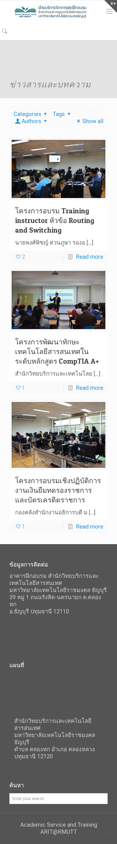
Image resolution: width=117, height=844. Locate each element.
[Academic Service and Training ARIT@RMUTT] (58, 11)
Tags (59, 114)
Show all (92, 121)
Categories (27, 114)
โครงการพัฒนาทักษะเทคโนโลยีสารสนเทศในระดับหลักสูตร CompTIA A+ (57, 351)
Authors (31, 121)
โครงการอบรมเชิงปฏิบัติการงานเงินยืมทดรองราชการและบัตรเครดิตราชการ (58, 490)
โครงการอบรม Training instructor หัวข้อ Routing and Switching (54, 220)
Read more (89, 256)
